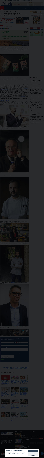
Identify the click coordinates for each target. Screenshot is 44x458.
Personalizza (33, 455)
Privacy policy (24, 453)
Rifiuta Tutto (33, 453)
